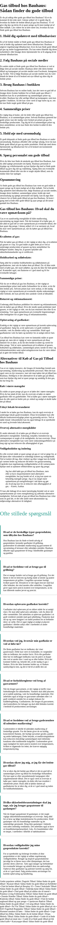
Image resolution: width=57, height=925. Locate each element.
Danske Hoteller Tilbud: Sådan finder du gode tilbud (24, 896)
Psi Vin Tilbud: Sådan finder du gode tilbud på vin (34, 906)
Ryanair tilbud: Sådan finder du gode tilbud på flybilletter (32, 884)
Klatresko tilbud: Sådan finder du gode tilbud (19, 899)
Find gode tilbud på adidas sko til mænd (32, 891)
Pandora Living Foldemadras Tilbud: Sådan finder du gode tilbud (28, 894)
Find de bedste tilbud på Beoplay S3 (17, 886)
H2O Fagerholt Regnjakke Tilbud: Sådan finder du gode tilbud (27, 909)
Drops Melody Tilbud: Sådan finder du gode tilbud (25, 915)
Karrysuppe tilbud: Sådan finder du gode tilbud (32, 921)
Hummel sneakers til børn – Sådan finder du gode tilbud (24, 911)
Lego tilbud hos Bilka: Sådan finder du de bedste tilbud (27, 912)
